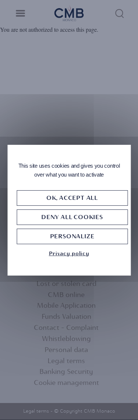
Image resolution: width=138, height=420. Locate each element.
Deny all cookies (72, 217)
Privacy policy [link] (69, 253)
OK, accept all (72, 197)
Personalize (72, 236)
